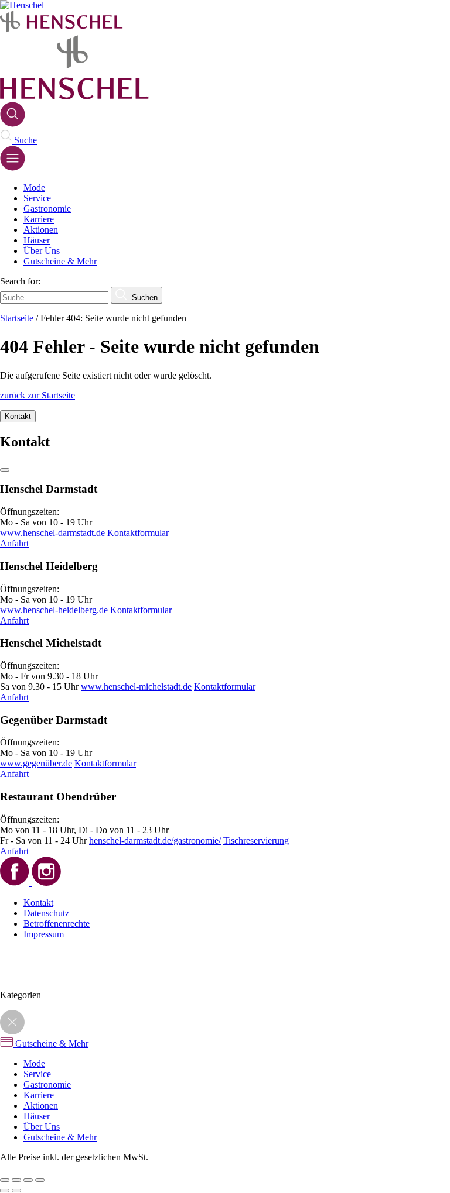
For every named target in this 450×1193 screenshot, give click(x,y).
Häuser (36, 240)
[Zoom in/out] (40, 1180)
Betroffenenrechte (56, 924)
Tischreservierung (256, 840)
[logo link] (61, 30)
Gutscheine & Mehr (60, 261)
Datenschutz (46, 913)
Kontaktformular (138, 533)
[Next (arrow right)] (16, 1190)
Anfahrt (14, 543)
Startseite (16, 318)
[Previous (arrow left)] (4, 1190)
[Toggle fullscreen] (28, 1180)
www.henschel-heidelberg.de (54, 610)
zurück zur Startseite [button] (37, 395)
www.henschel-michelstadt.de (136, 687)
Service (37, 198)
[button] (12, 124)
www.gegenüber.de (36, 763)
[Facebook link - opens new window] (16, 975)
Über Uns (41, 251)
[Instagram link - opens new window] (46, 975)
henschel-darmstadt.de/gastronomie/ (155, 840)
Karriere (38, 219)
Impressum (43, 934)
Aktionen (40, 230)
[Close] (4, 470)
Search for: (20, 281)
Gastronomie (47, 209)
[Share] (16, 1180)
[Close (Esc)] (4, 1180)
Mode (34, 187)
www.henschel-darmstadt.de (52, 533)
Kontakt (38, 902)
